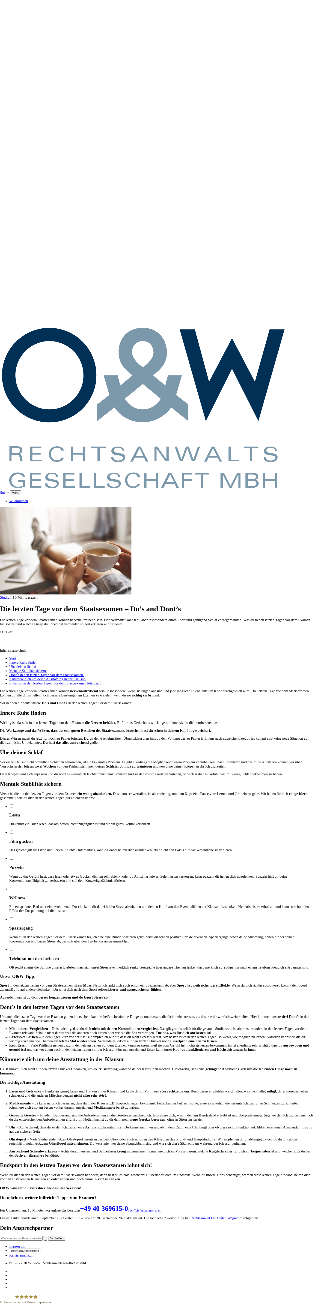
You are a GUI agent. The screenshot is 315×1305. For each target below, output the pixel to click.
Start (12, 658)
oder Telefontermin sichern (144, 1210)
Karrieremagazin (21, 1255)
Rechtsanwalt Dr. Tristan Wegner (214, 1218)
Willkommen (18, 501)
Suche (4, 493)
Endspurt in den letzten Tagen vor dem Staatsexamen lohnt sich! (56, 683)
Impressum (17, 1246)
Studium (6, 597)
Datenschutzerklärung (25, 1250)
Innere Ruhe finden (23, 662)
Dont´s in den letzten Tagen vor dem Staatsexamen (46, 675)
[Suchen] (45, 1238)
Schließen (56, 1238)
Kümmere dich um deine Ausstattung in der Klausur (47, 679)
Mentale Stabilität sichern (28, 671)
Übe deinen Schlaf (23, 667)
